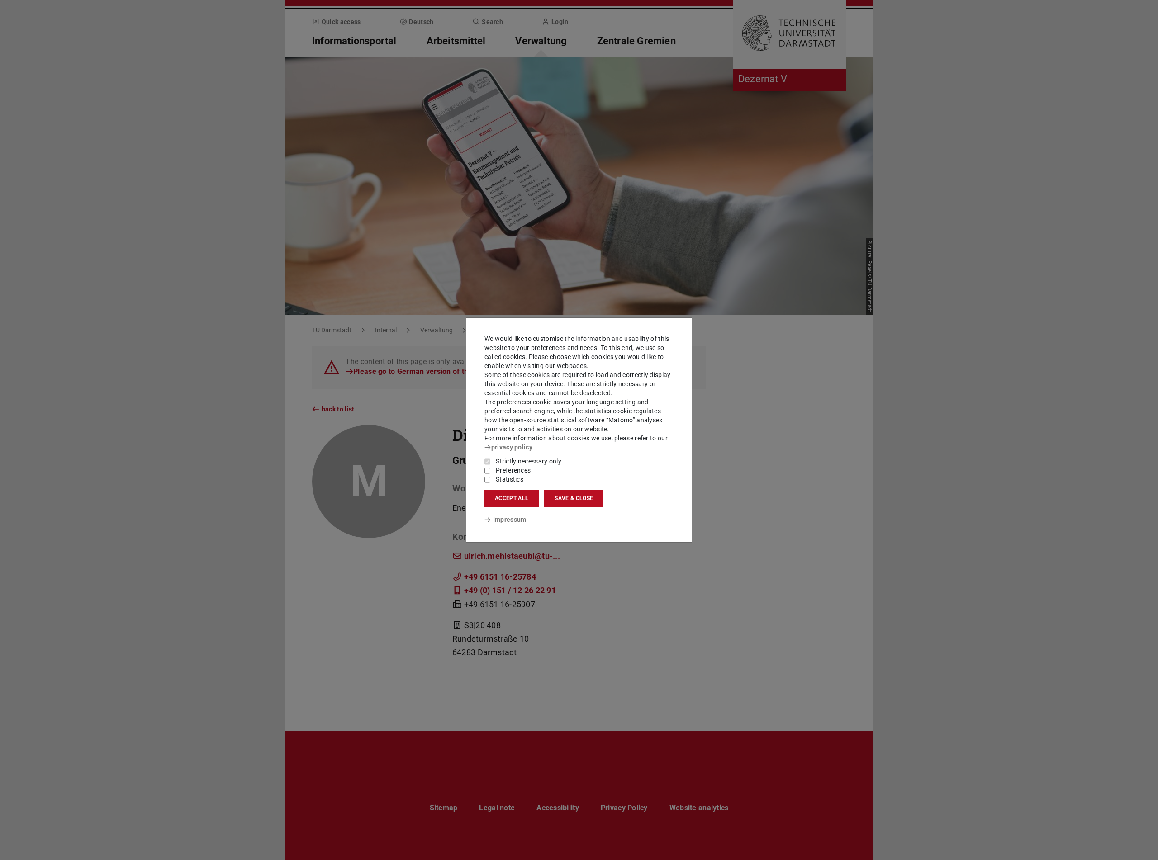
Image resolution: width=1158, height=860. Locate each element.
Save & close (574, 498)
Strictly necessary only (528, 461)
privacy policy (511, 447)
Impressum (509, 519)
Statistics (509, 479)
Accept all (511, 498)
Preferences (513, 470)
